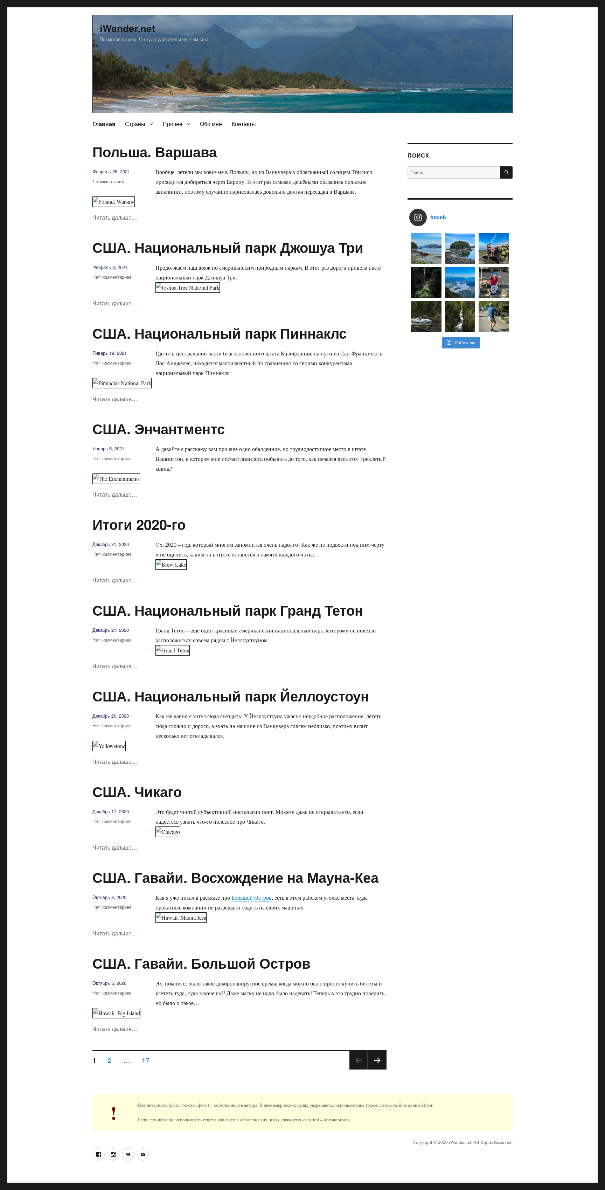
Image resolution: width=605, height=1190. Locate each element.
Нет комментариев (112, 277)
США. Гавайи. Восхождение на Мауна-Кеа (235, 877)
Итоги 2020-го (139, 524)
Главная (103, 124)
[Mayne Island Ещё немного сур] (426, 248)
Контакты (244, 124)
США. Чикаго (137, 791)
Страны (135, 124)
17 (148, 1060)
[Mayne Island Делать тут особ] (460, 248)
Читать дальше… (114, 217)
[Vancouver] (426, 316)
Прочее (172, 124)
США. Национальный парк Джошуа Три (227, 247)
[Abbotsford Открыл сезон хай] (460, 282)
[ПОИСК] (506, 172)
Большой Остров (251, 897)
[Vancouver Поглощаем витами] (494, 316)
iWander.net (127, 28)
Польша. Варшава (154, 151)
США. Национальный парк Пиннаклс (219, 333)
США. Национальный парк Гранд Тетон (227, 610)
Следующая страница (377, 1069)
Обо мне (211, 124)
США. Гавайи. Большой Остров (201, 963)
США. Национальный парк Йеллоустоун (230, 696)
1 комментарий (108, 181)
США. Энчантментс (158, 428)
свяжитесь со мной (300, 1119)
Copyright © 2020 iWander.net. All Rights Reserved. (463, 1142)
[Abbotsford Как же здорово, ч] (426, 282)
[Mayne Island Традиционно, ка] (494, 248)
